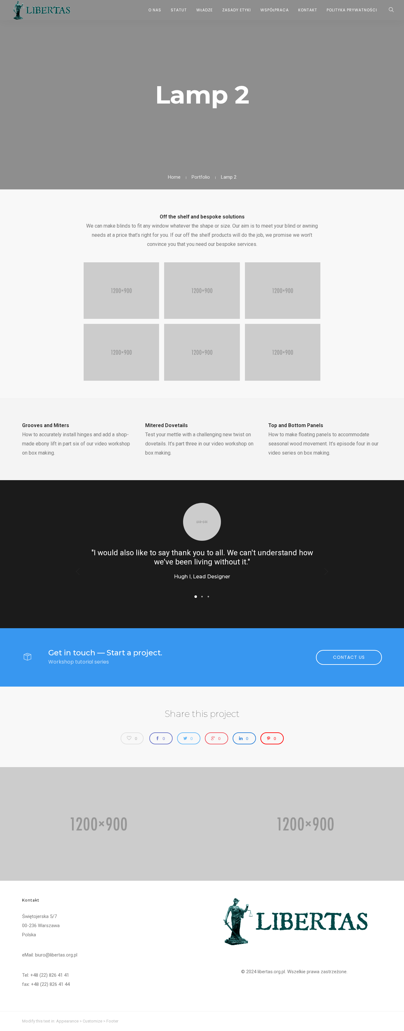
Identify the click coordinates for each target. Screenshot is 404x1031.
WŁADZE (204, 10)
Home (174, 177)
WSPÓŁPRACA (274, 10)
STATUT (179, 10)
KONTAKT (307, 10)
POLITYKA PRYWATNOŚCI (352, 10)
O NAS (154, 10)
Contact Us (349, 657)
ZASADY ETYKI (236, 10)
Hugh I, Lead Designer (202, 577)
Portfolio (201, 177)
